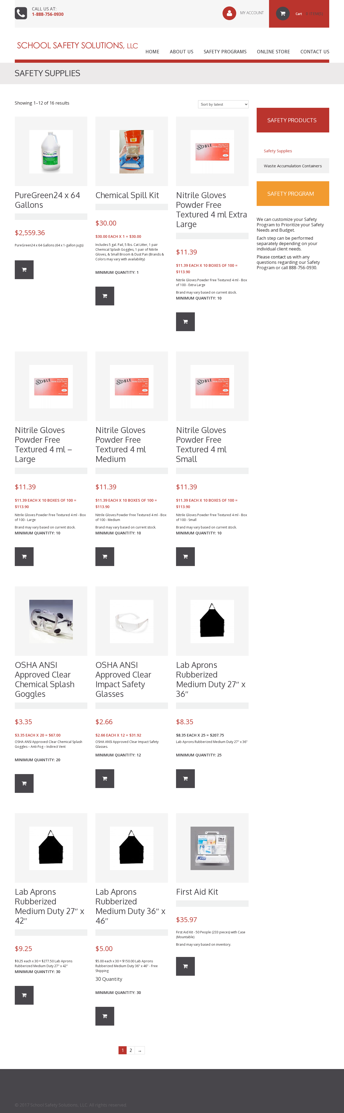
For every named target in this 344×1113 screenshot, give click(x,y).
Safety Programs (225, 51)
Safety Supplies (278, 150)
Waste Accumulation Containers (293, 165)
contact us (281, 257)
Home (152, 51)
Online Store (273, 51)
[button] (24, 269)
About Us (181, 51)
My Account (252, 12)
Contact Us (314, 51)
